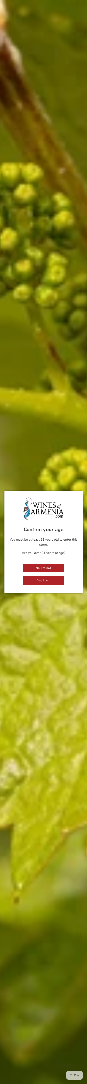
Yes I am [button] (43, 580)
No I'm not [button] (43, 568)
